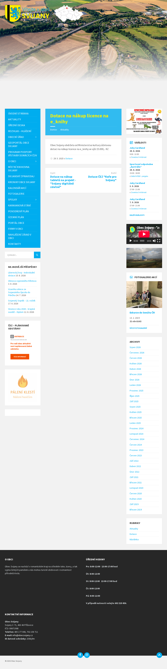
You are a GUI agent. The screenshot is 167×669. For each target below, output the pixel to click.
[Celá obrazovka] (158, 240)
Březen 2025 (136, 417)
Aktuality (64, 129)
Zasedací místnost (138, 157)
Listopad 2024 (136, 433)
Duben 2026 (135, 368)
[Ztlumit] (154, 240)
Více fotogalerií (138, 328)
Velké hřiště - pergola (139, 176)
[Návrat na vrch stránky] (159, 655)
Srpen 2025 (135, 406)
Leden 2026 (135, 385)
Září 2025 (134, 401)
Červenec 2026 (137, 352)
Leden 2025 (135, 423)
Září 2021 (134, 477)
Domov (53, 129)
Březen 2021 (136, 482)
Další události (137, 215)
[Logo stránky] (29, 20)
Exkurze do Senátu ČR (142, 312)
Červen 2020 (136, 493)
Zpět (52, 173)
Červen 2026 (136, 358)
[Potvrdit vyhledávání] (37, 255)
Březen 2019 (136, 509)
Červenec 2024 (137, 439)
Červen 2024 (136, 444)
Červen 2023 (136, 455)
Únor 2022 (134, 471)
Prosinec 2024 (136, 428)
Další (114, 173)
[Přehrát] (130, 240)
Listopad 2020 (136, 487)
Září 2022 (134, 460)
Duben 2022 (135, 466)
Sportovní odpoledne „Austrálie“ (141, 165)
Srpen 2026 (135, 347)
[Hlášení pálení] (22, 400)
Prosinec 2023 (136, 450)
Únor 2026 (134, 379)
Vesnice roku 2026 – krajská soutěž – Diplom (21, 310)
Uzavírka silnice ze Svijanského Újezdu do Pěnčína (19, 292)
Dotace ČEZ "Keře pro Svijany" (102, 178)
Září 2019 (134, 504)
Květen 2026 (136, 363)
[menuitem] (22, 113)
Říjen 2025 (134, 395)
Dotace (69, 158)
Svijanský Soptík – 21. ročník (21, 300)
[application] (144, 234)
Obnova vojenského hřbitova (22, 280)
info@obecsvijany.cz (23, 635)
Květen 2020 (136, 498)
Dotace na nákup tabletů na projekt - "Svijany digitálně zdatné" (63, 182)
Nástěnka (134, 539)
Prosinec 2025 (136, 390)
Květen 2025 (136, 412)
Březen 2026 (136, 374)
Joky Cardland (137, 147)
